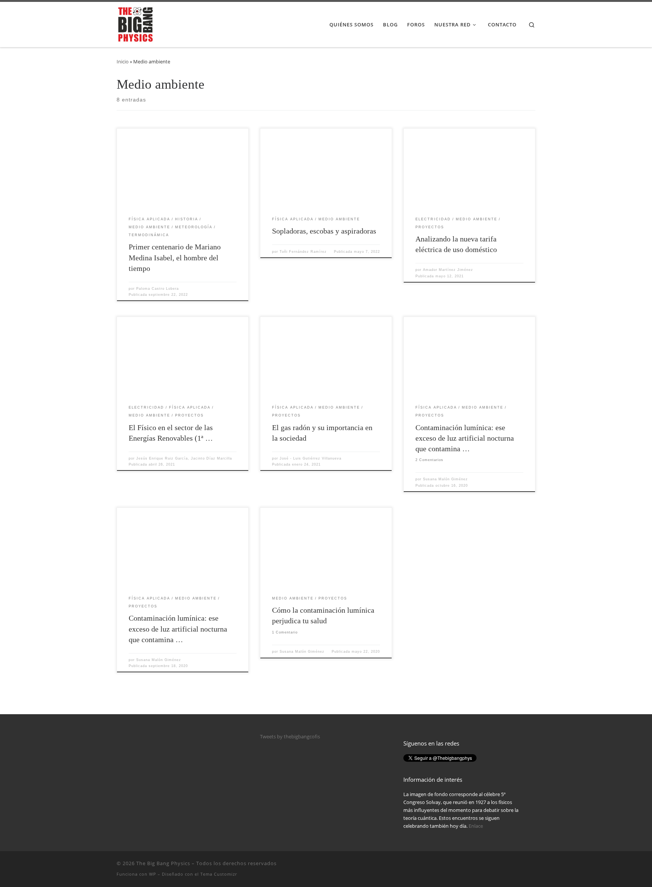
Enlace (476, 825)
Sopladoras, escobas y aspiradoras (324, 231)
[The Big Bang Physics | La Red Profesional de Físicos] (135, 23)
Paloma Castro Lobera (157, 289)
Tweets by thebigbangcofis (290, 736)
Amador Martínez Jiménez (448, 270)
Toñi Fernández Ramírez (303, 252)
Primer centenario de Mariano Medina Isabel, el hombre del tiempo (175, 257)
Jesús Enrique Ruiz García (162, 458)
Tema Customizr (218, 874)
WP (152, 874)
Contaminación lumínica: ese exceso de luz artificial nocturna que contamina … (464, 438)
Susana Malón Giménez (445, 479)
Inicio (123, 61)
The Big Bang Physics (163, 863)
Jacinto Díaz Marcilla (211, 458)
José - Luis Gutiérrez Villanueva (310, 458)
